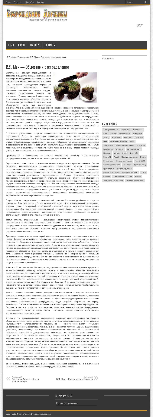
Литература (140, 145)
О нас (8, 2)
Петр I (116, 157)
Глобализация (124, 134)
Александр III (125, 130)
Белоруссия (137, 130)
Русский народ (140, 165)
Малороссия (108, 149)
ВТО (105, 134)
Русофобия (127, 165)
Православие (108, 161)
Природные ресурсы (124, 161)
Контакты (41, 2)
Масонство (120, 149)
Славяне (106, 176)
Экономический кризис (134, 180)
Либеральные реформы (124, 145)
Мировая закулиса (134, 149)
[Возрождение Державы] (37, 19)
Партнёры (29, 2)
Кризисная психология (118, 141)
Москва (117, 153)
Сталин (129, 176)
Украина (138, 176)
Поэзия (143, 157)
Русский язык (108, 169)
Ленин (132, 141)
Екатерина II (116, 137)
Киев (105, 141)
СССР (143, 172)
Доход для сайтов (140, 25)
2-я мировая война (110, 130)
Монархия (107, 153)
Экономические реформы (113, 180)
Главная (12, 57)
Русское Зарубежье (124, 169)
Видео (16, 2)
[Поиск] (145, 2)
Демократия (137, 134)
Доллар (106, 137)
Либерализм (108, 145)
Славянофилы (118, 176)
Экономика (23, 57)
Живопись (128, 137)
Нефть (124, 153)
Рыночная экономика (111, 172)
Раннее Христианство (111, 165)
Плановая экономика (129, 157)
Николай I (134, 153)
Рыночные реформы (130, 172)
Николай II (107, 157)
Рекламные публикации (66, 403)
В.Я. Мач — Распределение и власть (74, 378)
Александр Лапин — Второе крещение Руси (25, 379)
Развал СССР (140, 161)
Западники (138, 137)
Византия (113, 134)
